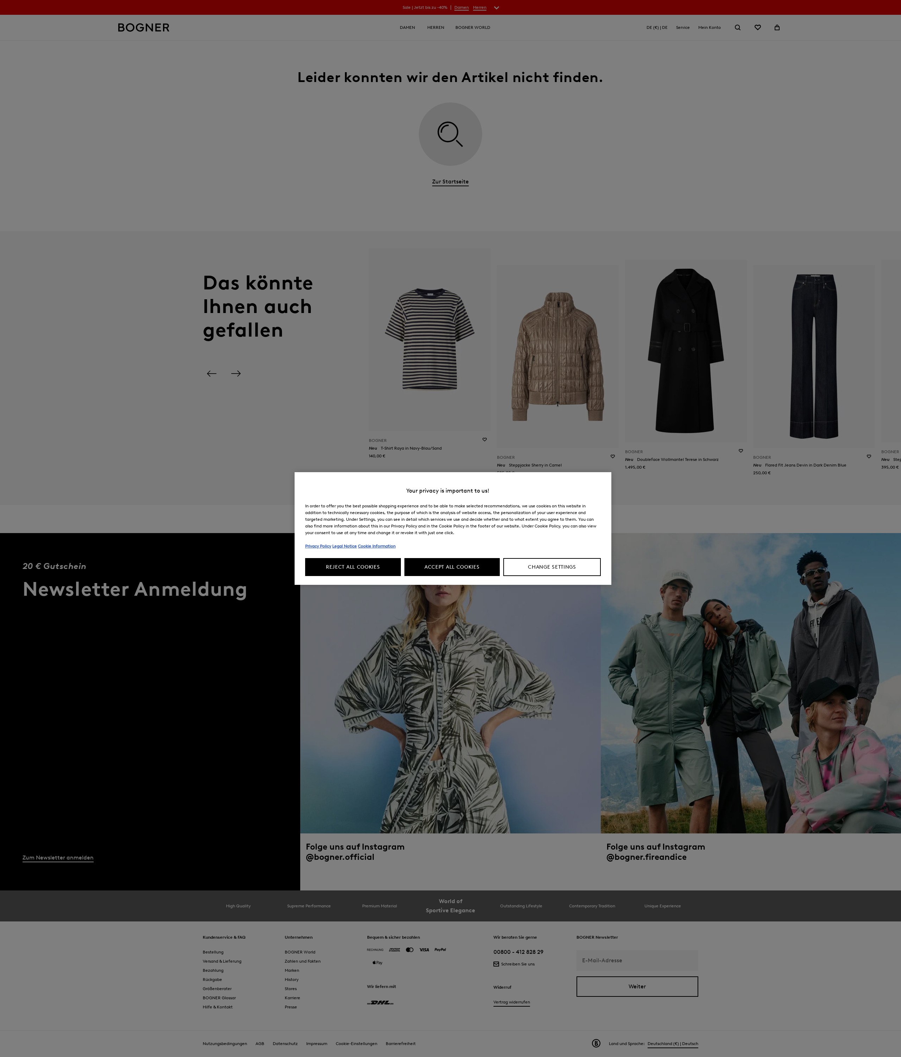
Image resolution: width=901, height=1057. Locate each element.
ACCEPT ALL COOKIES (452, 567)
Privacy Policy (318, 546)
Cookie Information (377, 546)
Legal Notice (344, 546)
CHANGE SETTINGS (552, 567)
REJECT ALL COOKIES (353, 567)
